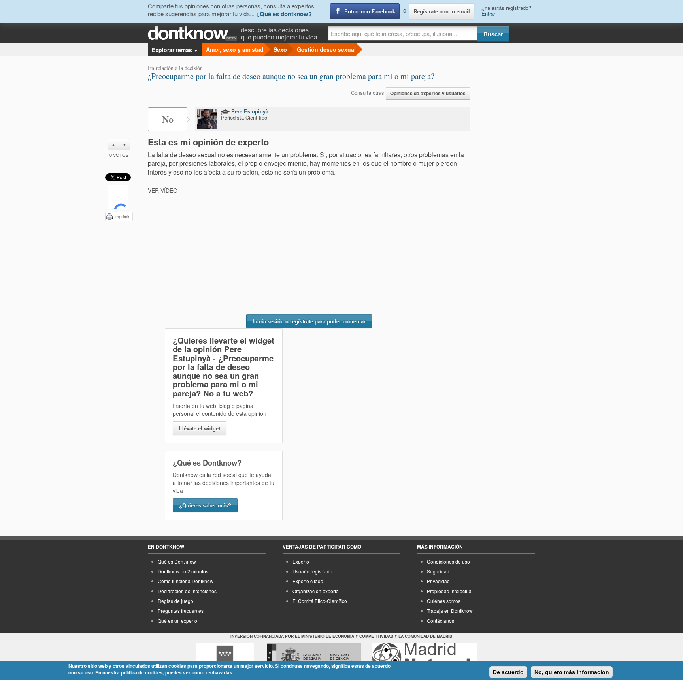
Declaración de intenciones (187, 591)
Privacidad (438, 581)
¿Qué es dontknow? (284, 13)
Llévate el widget (199, 428)
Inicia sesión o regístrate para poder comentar (309, 321)
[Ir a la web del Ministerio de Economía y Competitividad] (314, 657)
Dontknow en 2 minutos (183, 571)
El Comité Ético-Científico (319, 600)
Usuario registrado (312, 571)
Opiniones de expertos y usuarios (428, 93)
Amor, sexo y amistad (235, 49)
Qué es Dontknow (177, 561)
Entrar (488, 13)
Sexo (280, 49)
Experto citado (307, 581)
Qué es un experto (177, 620)
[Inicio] (194, 33)
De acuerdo (508, 672)
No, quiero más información (571, 672)
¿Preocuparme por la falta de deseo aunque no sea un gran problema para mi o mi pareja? (291, 76)
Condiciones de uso (448, 561)
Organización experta (315, 591)
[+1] (118, 197)
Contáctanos (440, 620)
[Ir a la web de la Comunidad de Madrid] (225, 657)
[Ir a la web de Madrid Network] (424, 657)
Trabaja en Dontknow (450, 610)
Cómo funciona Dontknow (185, 581)
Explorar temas (175, 50)
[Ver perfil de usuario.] (207, 119)
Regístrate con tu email (441, 11)
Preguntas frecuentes (181, 610)
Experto (300, 561)
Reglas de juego (175, 600)
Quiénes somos (443, 600)
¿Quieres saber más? (205, 505)
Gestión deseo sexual (326, 49)
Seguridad (438, 571)
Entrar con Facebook (369, 11)
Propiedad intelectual (450, 591)
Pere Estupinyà (249, 111)
